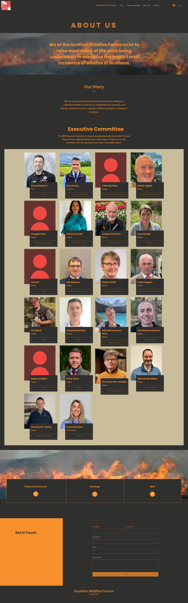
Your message (96, 557)
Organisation (97, 537)
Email (94, 547)
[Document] (35, 493)
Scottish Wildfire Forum (94, 591)
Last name (130, 527)
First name (96, 527)
